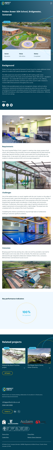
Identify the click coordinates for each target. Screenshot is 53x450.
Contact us (7, 411)
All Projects (7, 373)
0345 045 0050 (7, 405)
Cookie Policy (5, 437)
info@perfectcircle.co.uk (11, 402)
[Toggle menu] (51, 3)
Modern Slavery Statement (34, 437)
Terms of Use (5, 434)
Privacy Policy (31, 434)
